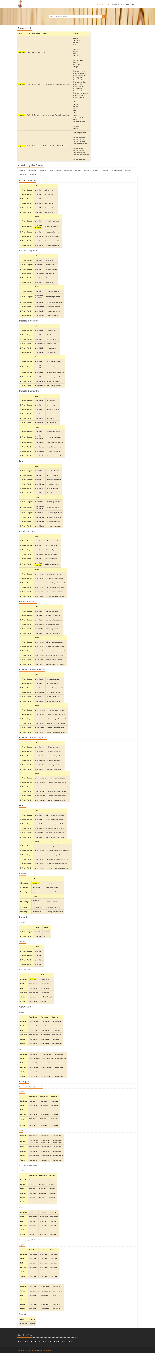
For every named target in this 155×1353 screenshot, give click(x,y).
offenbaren (43, 171)
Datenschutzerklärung (46, 1350)
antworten (22, 171)
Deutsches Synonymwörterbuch (124, 4)
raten (51, 171)
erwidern (86, 171)
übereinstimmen (117, 171)
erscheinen (105, 171)
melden (58, 171)
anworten (128, 171)
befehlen (95, 171)
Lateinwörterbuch (102, 4)
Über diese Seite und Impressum (28, 1350)
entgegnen (33, 174)
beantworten (22, 174)
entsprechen (68, 171)
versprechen (32, 171)
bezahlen (78, 171)
